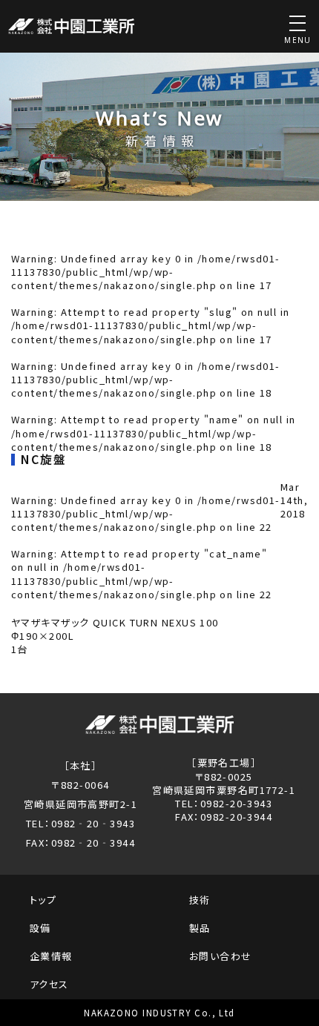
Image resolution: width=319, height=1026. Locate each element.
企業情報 (51, 956)
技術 (200, 900)
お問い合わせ (220, 956)
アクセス (49, 984)
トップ (43, 900)
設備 (40, 928)
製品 (200, 928)
